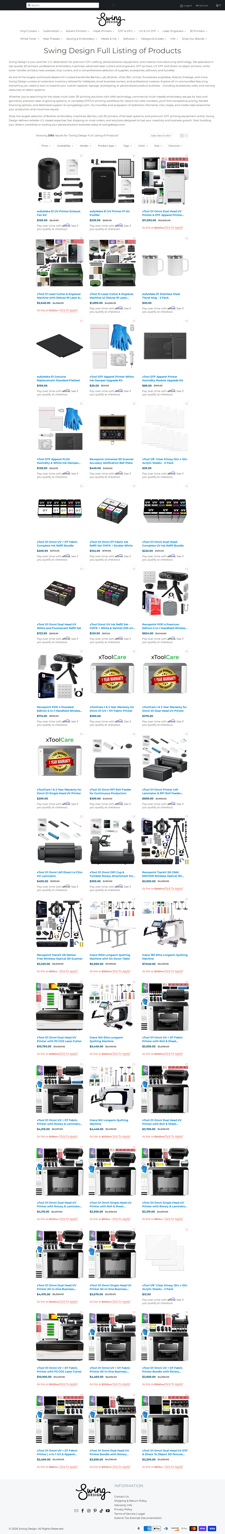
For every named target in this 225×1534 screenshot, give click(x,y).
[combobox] (62, 5)
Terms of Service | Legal (129, 1513)
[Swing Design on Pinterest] (95, 1511)
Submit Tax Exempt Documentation (138, 1518)
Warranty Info (123, 1505)
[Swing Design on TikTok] (101, 1511)
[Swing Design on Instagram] (89, 1511)
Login (188, 5)
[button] (113, 5)
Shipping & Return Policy (130, 1500)
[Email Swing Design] (76, 1511)
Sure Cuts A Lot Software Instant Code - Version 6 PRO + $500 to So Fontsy (110, 1526)
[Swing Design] (110, 19)
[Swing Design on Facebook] (82, 1511)
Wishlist (202, 5)
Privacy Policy (123, 1509)
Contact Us (121, 1496)
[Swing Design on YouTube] (107, 1511)
